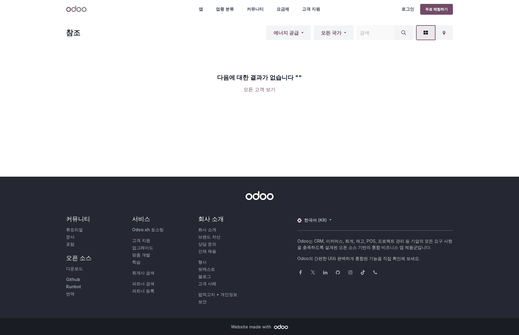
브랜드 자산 (209, 236)
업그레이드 (142, 247)
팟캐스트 (206, 269)
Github (73, 279)
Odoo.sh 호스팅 (148, 229)
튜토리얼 (74, 229)
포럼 (70, 244)
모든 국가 (331, 33)
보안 (202, 301)
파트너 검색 (143, 283)
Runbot (73, 286)
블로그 (204, 276)
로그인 (408, 8)
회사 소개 (207, 229)
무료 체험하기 (436, 9)
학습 (136, 262)
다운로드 (74, 268)
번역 (70, 293)
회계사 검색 (143, 272)
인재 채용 (207, 251)
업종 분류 (225, 8)
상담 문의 (207, 244)
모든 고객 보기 (259, 89)
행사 (202, 262)
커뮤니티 (255, 8)
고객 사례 (207, 283)
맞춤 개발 (141, 254)
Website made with (251, 326)
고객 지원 (311, 8)
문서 (70, 236)
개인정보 (228, 294)
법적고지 (206, 294)
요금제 (283, 8)
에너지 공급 (286, 33)
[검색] (404, 32)
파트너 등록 (143, 290)
